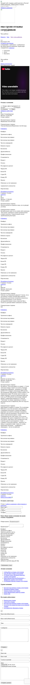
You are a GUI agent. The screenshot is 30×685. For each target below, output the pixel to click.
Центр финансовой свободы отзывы (14, 592)
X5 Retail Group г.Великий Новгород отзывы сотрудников (14, 575)
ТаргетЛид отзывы (9, 602)
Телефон (3, 512)
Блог (8, 37)
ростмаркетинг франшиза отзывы (13, 608)
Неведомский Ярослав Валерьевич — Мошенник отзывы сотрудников (15, 578)
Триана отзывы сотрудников (12, 591)
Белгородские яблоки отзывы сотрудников (16, 587)
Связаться (11, 48)
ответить (3, 194)
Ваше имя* (4, 507)
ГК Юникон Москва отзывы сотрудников (16, 581)
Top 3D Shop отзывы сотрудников (13, 573)
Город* (3, 509)
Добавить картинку (6, 561)
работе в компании (11, 504)
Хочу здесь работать (16, 37)
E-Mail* (3, 510)
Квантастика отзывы (10, 600)
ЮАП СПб (7, 594)
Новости (3, 37)
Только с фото (7, 106)
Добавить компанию (6, 8)
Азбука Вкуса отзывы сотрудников (14, 572)
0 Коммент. (4, 128)
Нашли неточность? (6, 63)
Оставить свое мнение (7, 43)
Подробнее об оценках (7, 191)
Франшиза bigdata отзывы (11, 589)
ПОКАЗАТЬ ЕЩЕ (6, 497)
